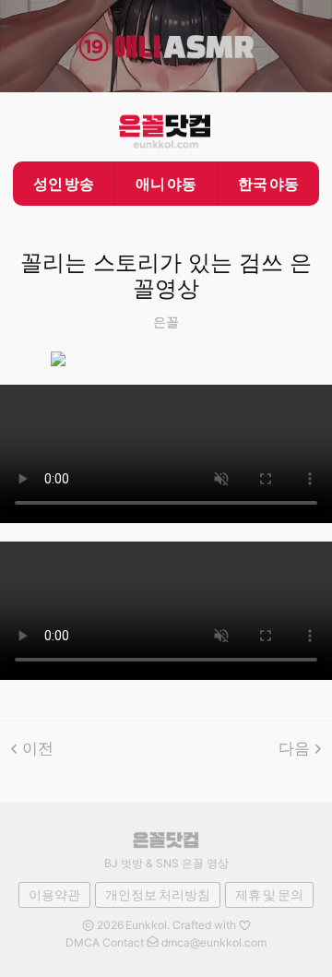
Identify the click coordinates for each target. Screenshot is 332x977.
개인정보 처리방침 (157, 894)
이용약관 (54, 894)
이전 (37, 748)
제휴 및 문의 (269, 894)
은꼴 (166, 321)
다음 (294, 748)
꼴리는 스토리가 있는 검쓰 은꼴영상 (166, 276)
